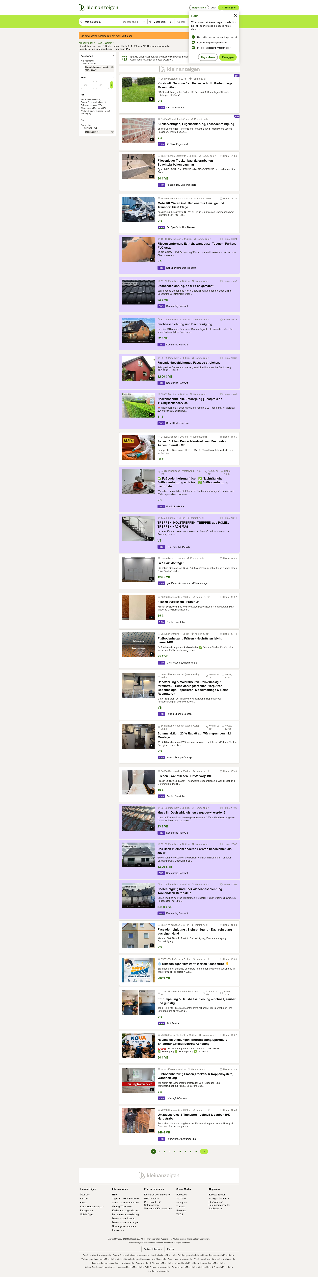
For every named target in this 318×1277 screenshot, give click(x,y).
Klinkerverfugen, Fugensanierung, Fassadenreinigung (196, 124)
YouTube (181, 1198)
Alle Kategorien (88, 60)
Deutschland (86, 125)
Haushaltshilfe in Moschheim (164, 1255)
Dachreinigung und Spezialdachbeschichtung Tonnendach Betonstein (190, 891)
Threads (180, 1206)
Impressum (118, 1230)
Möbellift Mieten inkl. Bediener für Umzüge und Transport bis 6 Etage (191, 205)
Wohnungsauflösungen (91, 108)
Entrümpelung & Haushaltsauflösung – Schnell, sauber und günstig (197, 1001)
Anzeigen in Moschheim (158, 1271)
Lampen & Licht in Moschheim (130, 1267)
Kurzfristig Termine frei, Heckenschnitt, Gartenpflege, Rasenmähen (195, 85)
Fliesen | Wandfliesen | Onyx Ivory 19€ (185, 776)
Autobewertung (216, 1208)
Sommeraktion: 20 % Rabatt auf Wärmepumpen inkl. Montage (195, 735)
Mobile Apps (86, 1214)
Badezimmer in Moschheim (180, 1259)
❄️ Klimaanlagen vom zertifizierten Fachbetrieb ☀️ (193, 964)
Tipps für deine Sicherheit (125, 1198)
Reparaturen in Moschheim (221, 1255)
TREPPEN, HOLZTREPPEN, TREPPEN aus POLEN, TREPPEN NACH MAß (193, 524)
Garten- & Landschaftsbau (92, 102)
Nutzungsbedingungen (124, 1226)
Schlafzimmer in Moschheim (157, 1267)
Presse (83, 1202)
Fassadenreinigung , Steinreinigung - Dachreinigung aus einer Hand (195, 931)
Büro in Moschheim (202, 1259)
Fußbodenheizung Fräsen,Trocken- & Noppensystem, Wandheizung (195, 1076)
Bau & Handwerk (88, 99)
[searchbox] (102, 22)
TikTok (179, 1214)
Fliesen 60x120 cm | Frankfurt (178, 602)
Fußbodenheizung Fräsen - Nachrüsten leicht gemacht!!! (190, 640)
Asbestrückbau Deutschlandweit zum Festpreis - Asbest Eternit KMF (192, 443)
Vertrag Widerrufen (122, 1206)
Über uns (85, 1194)
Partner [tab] (170, 1248)
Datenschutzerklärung (123, 1218)
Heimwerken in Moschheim (212, 1263)
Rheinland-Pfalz (90, 127)
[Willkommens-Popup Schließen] (235, 15)
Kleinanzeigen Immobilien (157, 1194)
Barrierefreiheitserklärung (125, 1214)
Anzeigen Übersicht (219, 1198)
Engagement (86, 1210)
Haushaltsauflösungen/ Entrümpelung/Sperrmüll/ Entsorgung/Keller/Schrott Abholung (192, 1042)
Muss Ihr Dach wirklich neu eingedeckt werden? (191, 812)
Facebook (181, 1194)
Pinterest (181, 1210)
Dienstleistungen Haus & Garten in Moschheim (113, 1263)
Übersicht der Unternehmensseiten (219, 1203)
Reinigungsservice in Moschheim (193, 1255)
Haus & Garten (89, 63)
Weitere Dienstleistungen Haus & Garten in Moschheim (141, 1259)
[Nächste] (204, 1151)
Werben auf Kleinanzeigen (158, 1208)
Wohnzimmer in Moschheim (184, 1267)
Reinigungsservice (89, 105)
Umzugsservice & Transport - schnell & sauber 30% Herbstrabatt (194, 1117)
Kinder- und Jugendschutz (125, 1210)
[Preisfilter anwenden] (111, 85)
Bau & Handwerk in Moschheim (97, 1255)
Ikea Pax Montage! (171, 563)
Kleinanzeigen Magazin (92, 1206)
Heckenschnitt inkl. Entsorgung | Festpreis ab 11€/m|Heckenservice (190, 401)
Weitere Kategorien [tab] (153, 1248)
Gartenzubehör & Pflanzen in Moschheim (154, 1263)
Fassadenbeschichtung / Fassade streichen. (189, 363)
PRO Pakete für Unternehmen (152, 1203)
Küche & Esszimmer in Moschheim (99, 1267)
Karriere (84, 1198)
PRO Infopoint (151, 1198)
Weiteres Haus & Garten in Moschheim (215, 1267)
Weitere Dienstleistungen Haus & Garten (95, 112)
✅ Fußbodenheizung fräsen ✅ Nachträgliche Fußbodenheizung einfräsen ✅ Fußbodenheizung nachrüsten (193, 482)
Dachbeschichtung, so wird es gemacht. (186, 286)
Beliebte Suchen (217, 1194)
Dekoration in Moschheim (223, 1259)
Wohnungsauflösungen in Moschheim (98, 1259)
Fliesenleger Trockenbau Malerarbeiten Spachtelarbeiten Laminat (185, 162)
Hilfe (114, 1194)
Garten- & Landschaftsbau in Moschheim (131, 1255)
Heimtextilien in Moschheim (186, 1263)
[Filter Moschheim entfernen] (112, 131)
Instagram (181, 1202)
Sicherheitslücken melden (125, 1202)
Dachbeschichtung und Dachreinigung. (185, 324)
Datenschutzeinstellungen (125, 1222)
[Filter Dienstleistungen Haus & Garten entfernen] (112, 67)
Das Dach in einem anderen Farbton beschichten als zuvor (195, 851)
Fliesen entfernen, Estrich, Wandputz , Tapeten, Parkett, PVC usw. (197, 245)
